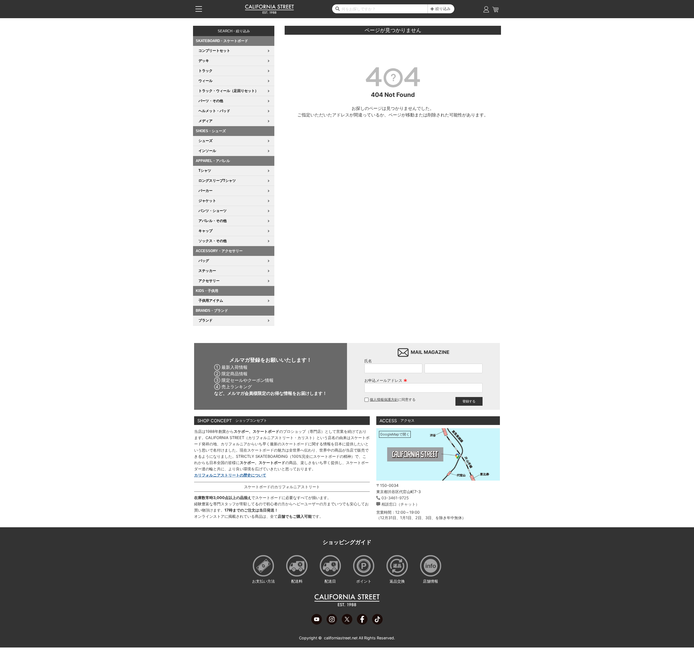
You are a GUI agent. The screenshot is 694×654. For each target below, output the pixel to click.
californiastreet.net (341, 638)
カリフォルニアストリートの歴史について (230, 475)
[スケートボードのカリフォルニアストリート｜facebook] (362, 623)
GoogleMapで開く (395, 434)
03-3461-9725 (395, 498)
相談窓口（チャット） (400, 504)
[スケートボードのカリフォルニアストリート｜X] (347, 623)
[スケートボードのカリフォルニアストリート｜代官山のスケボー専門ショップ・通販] (269, 12)
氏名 (368, 360)
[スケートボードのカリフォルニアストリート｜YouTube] (316, 623)
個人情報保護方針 (384, 400)
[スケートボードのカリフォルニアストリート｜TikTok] (377, 623)
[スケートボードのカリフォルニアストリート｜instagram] (331, 623)
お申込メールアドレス (385, 380)
